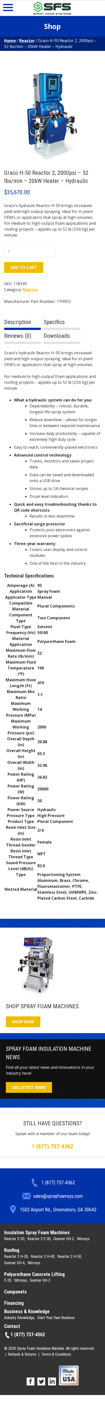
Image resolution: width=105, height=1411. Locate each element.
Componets (15, 1292)
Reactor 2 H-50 (69, 1256)
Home (10, 40)
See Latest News (29, 1087)
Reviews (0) (18, 335)
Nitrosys (83, 1238)
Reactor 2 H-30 (16, 1256)
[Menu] (8, 9)
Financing (14, 1303)
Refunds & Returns (22, 1354)
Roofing (11, 1250)
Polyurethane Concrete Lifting (34, 1274)
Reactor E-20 (14, 1238)
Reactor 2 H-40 (42, 1256)
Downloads (57, 335)
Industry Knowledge (19, 1317)
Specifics (54, 322)
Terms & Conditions (56, 1354)
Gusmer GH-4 (14, 1263)
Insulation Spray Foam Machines (37, 1232)
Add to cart (23, 267)
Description (17, 322)
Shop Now (23, 1022)
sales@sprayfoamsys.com (58, 1196)
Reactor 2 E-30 (39, 1238)
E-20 (7, 1280)
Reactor (27, 40)
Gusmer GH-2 (63, 1238)
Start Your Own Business (56, 1317)
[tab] (22, 324)
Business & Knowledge (27, 1311)
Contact (12, 1326)
